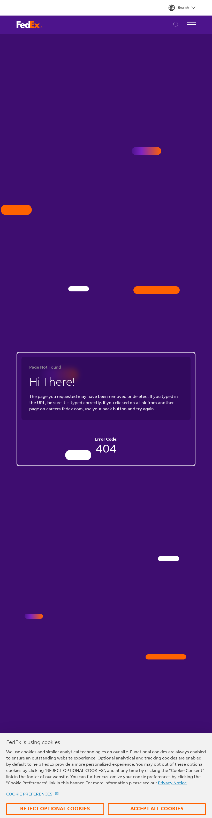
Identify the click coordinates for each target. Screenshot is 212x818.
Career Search (174, 24)
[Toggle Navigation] (191, 24)
